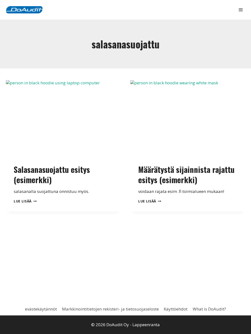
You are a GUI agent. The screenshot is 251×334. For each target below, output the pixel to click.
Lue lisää (25, 201)
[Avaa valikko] (240, 9)
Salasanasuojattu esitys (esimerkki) (52, 174)
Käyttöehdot (176, 309)
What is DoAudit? (209, 309)
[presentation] (63, 118)
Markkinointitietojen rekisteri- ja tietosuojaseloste (110, 309)
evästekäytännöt (41, 309)
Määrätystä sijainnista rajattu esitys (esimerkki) (186, 174)
